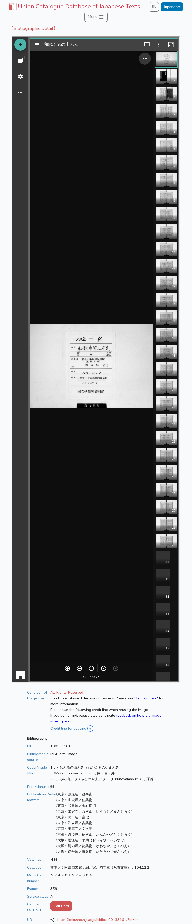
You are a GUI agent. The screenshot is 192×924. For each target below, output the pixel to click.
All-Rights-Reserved (66, 692)
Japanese (172, 7)
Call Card (61, 905)
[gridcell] (74, 6)
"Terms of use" (146, 698)
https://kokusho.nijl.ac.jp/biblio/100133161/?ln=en (98, 919)
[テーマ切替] (154, 6)
